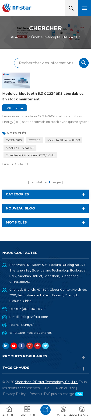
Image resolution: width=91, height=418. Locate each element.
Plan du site (65, 388)
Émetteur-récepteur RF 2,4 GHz (30, 155)
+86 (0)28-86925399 (31, 309)
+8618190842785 (39, 332)
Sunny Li (27, 324)
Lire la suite (12, 164)
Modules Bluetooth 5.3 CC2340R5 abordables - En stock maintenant (44, 96)
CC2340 (34, 140)
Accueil (20, 37)
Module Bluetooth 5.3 (63, 140)
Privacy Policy (14, 394)
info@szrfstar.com (34, 317)
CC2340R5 (14, 140)
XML (48, 388)
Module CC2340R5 (20, 148)
